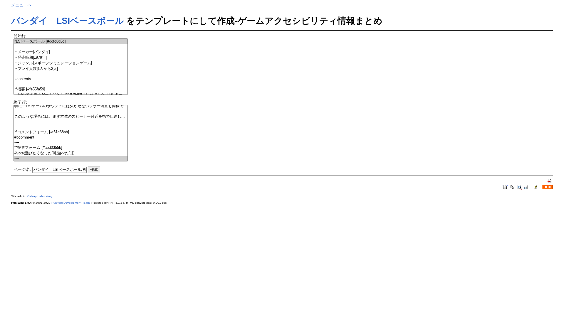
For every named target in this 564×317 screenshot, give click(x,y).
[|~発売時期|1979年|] (70, 57)
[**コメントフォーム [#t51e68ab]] (70, 132)
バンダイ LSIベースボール (67, 21)
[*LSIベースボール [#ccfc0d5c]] (70, 41)
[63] (70, 111)
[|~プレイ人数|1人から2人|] (70, 69)
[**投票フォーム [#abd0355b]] (70, 148)
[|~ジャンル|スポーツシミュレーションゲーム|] (70, 63)
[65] (70, 121)
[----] (70, 46)
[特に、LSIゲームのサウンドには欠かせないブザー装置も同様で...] (70, 106)
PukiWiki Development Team (70, 202)
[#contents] (70, 79)
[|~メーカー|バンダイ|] (70, 52)
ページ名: (22, 169)
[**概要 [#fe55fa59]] (70, 89)
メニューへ (21, 5)
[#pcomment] (70, 137)
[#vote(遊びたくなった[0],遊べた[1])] (70, 153)
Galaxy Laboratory (39, 196)
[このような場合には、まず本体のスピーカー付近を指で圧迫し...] (70, 116)
